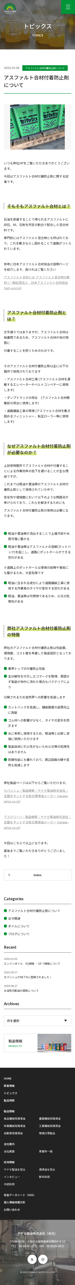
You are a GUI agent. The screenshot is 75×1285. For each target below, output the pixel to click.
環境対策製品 (47, 1133)
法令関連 (14, 918)
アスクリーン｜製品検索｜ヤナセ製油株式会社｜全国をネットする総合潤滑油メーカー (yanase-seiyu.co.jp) (37, 822)
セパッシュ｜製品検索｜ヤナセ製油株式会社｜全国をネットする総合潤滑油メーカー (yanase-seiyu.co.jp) (36, 796)
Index (38, 875)
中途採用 (9, 1184)
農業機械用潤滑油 (50, 1118)
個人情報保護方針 (14, 1202)
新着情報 (9, 1086)
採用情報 (9, 1162)
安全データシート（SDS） (20, 1195)
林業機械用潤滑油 (14, 1126)
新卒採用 (44, 1177)
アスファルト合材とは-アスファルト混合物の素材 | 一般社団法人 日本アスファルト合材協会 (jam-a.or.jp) (37, 282)
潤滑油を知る (47, 1169)
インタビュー (12, 1177)
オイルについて (19, 926)
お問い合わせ (12, 1209)
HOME (8, 1078)
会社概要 (9, 1151)
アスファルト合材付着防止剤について (45, 68)
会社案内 (9, 1144)
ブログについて (19, 933)
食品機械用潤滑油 (14, 1118)
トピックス (10, 1093)
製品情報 (9, 1111)
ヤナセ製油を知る (14, 1169)
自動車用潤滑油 (13, 1133)
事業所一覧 (45, 1151)
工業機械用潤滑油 (50, 1126)
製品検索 (9, 1100)
